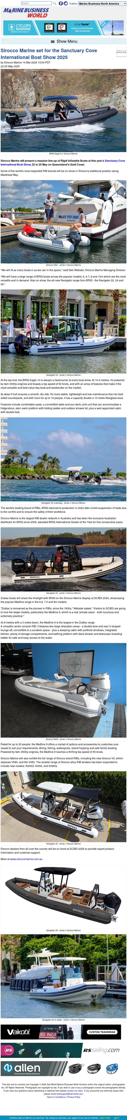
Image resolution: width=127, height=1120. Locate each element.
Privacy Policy (73, 1096)
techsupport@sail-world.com (70, 1093)
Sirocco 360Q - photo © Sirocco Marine (63, 739)
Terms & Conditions (56, 1096)
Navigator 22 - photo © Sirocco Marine (63, 592)
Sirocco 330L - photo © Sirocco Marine (63, 264)
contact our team (75, 1090)
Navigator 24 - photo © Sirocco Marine (63, 374)
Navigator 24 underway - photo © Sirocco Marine (63, 502)
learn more (105, 1117)
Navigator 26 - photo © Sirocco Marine (63, 930)
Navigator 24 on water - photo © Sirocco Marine (63, 1019)
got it (116, 1117)
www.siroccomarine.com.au (26, 859)
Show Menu (66, 41)
